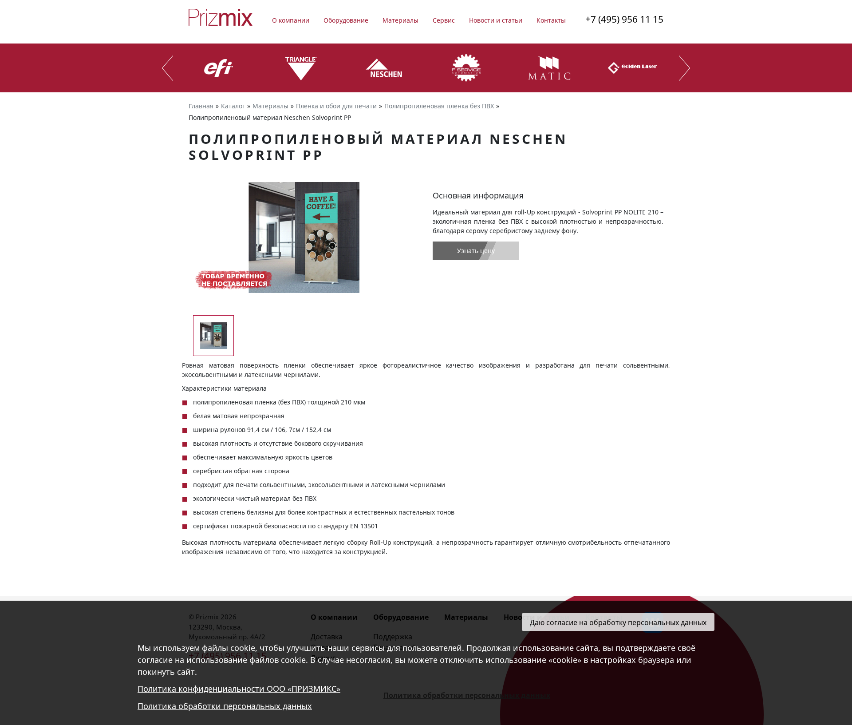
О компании (290, 20)
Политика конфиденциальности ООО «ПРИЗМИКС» (239, 689)
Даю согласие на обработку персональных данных (618, 622)
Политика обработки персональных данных (225, 706)
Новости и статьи (495, 20)
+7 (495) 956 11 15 (624, 19)
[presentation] (167, 68)
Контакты (551, 20)
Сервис (444, 20)
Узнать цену (476, 250)
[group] (304, 237)
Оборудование (345, 20)
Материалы (400, 20)
